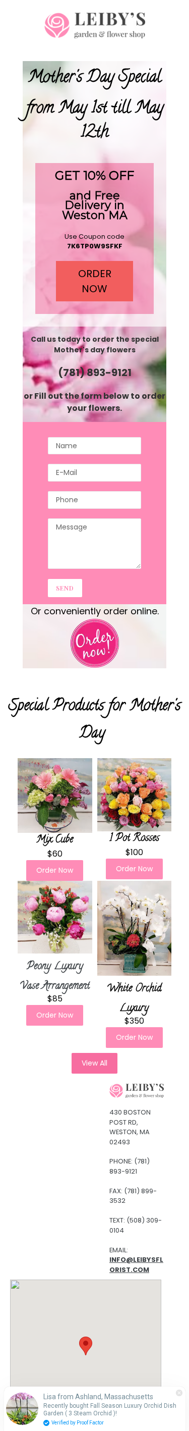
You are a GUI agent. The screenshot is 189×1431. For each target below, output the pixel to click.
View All (94, 1063)
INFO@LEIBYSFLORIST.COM (136, 1265)
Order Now (54, 870)
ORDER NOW (94, 281)
